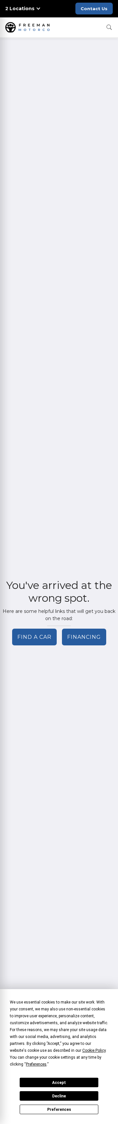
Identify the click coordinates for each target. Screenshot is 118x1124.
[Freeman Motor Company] (29, 27)
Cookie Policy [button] (94, 1050)
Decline (59, 1096)
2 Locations (19, 8)
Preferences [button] (36, 1064)
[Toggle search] (109, 27)
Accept (59, 1082)
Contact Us (94, 8)
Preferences (59, 1109)
